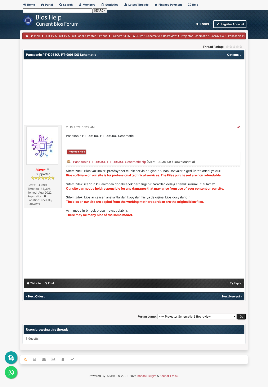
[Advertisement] (134, 90)
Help (194, 4)
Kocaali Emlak (169, 376)
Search (67, 4)
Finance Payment (170, 4)
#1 (238, 127)
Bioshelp (35, 36)
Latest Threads (138, 4)
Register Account (232, 24)
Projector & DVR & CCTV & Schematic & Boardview (144, 36)
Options (233, 54)
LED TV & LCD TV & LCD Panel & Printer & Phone (76, 36)
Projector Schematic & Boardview (202, 36)
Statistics (111, 4)
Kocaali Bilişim (146, 376)
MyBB (111, 376)
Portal (48, 4)
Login (204, 24)
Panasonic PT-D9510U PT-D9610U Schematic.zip (109, 162)
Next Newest (231, 296)
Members (88, 4)
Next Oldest (36, 296)
